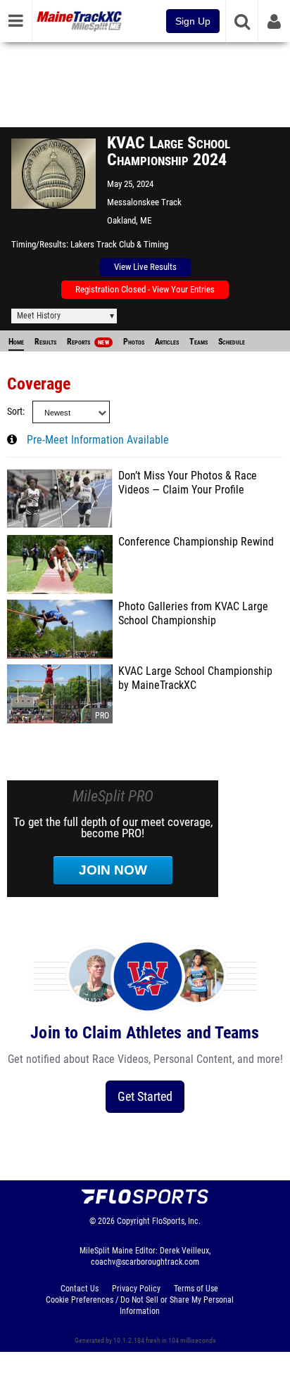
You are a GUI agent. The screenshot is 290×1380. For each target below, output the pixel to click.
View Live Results (145, 267)
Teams (198, 342)
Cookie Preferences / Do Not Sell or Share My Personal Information (140, 1305)
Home (16, 342)
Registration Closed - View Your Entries (145, 289)
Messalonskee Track (144, 202)
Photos (133, 342)
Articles (167, 342)
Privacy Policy (136, 1289)
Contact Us (80, 1289)
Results (45, 342)
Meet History (39, 316)
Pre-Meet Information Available (98, 440)
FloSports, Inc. (176, 1221)
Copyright (133, 1221)
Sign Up (192, 21)
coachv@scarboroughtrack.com (145, 1262)
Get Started (145, 1096)
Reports (88, 342)
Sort (15, 412)
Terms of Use (196, 1289)
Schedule (231, 342)
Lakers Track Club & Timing (119, 244)
